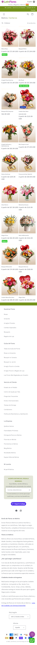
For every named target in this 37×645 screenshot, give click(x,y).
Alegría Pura (4, 235)
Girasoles (7, 319)
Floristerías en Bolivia (11, 444)
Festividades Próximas (11, 430)
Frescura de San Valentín (25, 174)
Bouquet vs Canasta (10, 357)
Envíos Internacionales (11, 401)
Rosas (6, 314)
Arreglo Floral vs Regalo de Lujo (14, 371)
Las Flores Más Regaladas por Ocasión (16, 375)
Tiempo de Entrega (10, 405)
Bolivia (4, 18)
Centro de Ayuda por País (12, 392)
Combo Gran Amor (24, 111)
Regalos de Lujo (9, 336)
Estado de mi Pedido (10, 387)
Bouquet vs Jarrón (10, 362)
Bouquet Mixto (23, 49)
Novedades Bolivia (10, 453)
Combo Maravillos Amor (7, 297)
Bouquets (7, 332)
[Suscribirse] (29, 490)
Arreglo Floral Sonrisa (7, 80)
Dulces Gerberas (5, 174)
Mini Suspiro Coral (24, 144)
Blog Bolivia (7, 448)
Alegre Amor (22, 297)
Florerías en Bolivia (10, 439)
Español (29, 1)
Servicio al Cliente (19, 7)
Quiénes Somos (9, 426)
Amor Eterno (4, 205)
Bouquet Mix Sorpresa (7, 111)
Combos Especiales (10, 327)
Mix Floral (21, 80)
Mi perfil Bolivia (9, 469)
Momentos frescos (24, 205)
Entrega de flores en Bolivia (13, 435)
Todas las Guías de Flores (12, 349)
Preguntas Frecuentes (11, 396)
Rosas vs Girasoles (10, 353)
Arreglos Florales (9, 323)
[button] (4, 14)
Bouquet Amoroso (23, 266)
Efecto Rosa (4, 49)
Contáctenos (8, 409)
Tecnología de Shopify (25, 641)
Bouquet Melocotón (6, 266)
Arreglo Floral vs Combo (12, 366)
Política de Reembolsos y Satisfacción (16, 414)
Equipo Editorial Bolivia (11, 457)
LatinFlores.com (14, 641)
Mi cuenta (8, 7)
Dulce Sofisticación (24, 235)
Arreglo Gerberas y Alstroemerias (6, 145)
